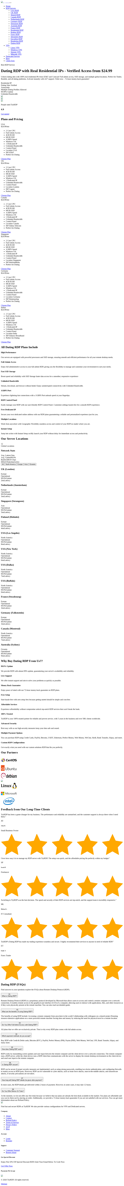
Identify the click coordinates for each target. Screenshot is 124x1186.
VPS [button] (7, 45)
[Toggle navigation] (10, 2)
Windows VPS (16, 50)
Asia (26, 464)
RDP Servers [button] (11, 8)
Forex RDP (15, 34)
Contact (9, 1118)
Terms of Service (12, 1122)
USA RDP (15, 10)
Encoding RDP (16, 39)
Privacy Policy (11, 1125)
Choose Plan (6, 159)
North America (11, 464)
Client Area (10, 61)
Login (8, 1139)
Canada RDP (16, 17)
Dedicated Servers (13, 56)
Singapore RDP (17, 24)
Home (8, 6)
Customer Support (13, 1150)
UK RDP (14, 13)
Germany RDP (16, 21)
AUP (8, 1127)
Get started (5, 114)
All (3, 464)
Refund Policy (11, 1120)
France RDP (15, 28)
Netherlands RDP (17, 19)
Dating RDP (15, 43)
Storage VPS (16, 52)
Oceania (32, 464)
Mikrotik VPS (16, 54)
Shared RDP (15, 15)
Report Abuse (11, 1152)
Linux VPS (15, 48)
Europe (20, 464)
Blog (8, 59)
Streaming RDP (17, 37)
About (8, 1116)
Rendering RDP (17, 41)
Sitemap (4, 1184)
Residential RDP (17, 30)
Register (9, 1141)
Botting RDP (16, 32)
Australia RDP (16, 26)
